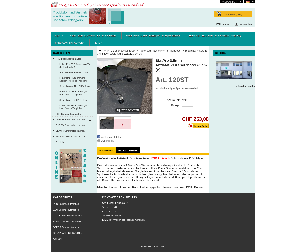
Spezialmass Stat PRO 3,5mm (74, 100)
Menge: (176, 105)
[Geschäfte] (234, 81)
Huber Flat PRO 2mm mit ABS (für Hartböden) (93, 35)
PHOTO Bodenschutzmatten (70, 125)
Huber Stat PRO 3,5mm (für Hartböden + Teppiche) (215, 35)
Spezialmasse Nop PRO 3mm (74, 86)
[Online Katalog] (71, 182)
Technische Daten (128, 150)
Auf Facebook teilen (111, 137)
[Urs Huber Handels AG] (87, 16)
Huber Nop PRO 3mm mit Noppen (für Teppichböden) (153, 35)
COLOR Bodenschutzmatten (70, 119)
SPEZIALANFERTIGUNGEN (69, 42)
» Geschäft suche (245, 86)
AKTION (98, 42)
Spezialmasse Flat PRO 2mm (74, 72)
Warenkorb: (232, 14)
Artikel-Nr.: (174, 99)
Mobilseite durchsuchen (153, 246)
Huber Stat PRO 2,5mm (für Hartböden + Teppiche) (73, 107)
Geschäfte (222, 53)
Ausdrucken (107, 141)
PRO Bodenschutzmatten (68, 58)
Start (55, 36)
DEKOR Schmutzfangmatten (70, 131)
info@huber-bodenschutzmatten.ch (127, 219)
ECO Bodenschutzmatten (68, 114)
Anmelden (246, 24)
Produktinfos (106, 150)
